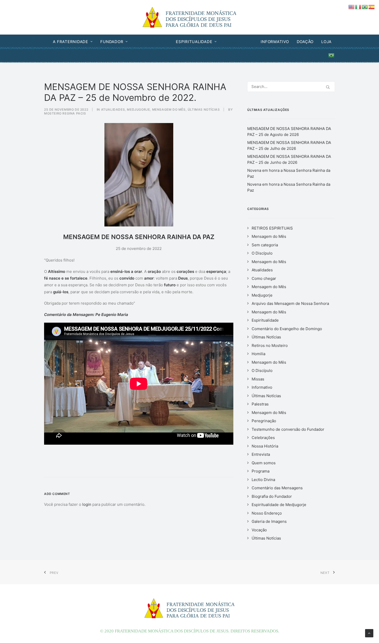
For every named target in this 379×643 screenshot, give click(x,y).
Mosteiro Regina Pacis (65, 113)
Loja (326, 41)
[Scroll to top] (369, 632)
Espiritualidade (194, 41)
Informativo (275, 41)
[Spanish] (371, 6)
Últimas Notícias (204, 109)
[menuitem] (74, 41)
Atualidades (239, 41)
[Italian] (358, 6)
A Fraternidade (70, 41)
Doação (305, 41)
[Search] (291, 86)
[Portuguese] (330, 55)
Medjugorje (150, 41)
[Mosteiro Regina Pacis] (190, 17)
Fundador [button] (111, 41)
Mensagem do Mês (169, 109)
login (86, 504)
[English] (351, 6)
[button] (328, 87)
